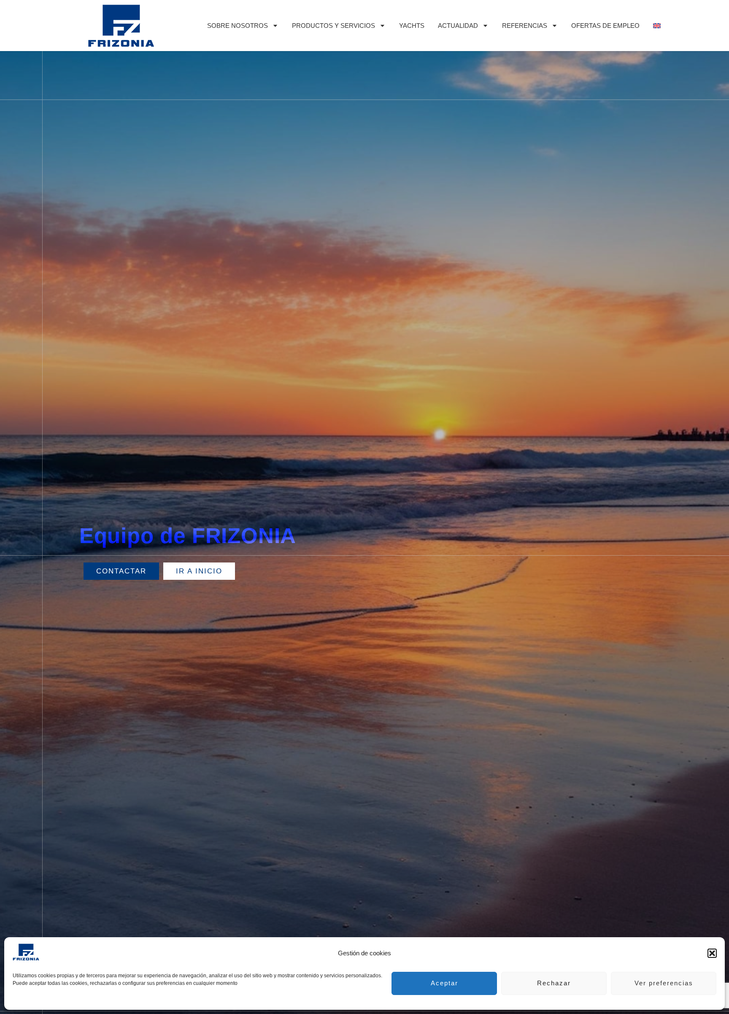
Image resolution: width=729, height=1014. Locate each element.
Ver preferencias (663, 983)
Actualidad (458, 25)
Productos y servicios (333, 25)
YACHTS (411, 25)
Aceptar (444, 983)
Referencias (524, 25)
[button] (712, 953)
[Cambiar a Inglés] (656, 25)
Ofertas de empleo (605, 25)
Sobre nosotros (237, 25)
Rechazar (554, 983)
